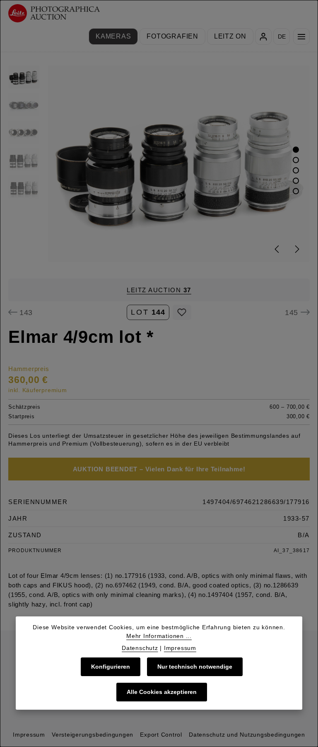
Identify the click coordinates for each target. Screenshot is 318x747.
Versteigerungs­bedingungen (92, 734)
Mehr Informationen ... (159, 636)
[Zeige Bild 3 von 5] (296, 170)
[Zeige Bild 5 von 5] (296, 191)
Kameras (113, 36)
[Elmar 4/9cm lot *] (178, 163)
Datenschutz (140, 648)
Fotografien (172, 36)
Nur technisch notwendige (194, 666)
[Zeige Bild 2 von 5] (296, 160)
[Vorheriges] (277, 249)
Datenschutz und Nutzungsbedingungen (247, 734)
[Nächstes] (296, 249)
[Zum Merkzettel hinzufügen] (182, 312)
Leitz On (230, 36)
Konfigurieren (110, 666)
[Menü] (301, 36)
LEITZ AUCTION (159, 289)
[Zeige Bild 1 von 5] (296, 149)
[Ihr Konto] (263, 36)
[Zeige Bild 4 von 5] (296, 180)
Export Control (161, 734)
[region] (159, 163)
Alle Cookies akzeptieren (162, 692)
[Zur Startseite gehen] (54, 13)
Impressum (29, 734)
